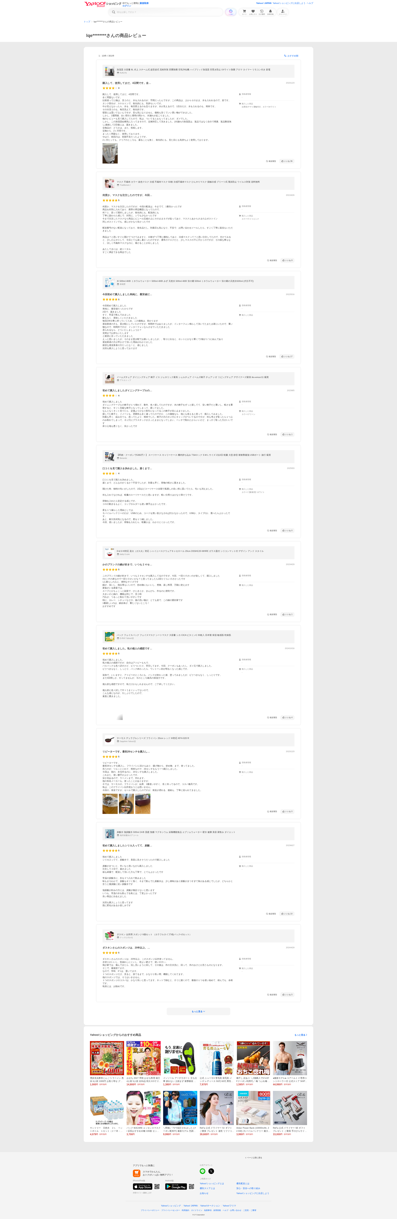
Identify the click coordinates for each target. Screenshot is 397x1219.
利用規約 (185, 1210)
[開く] (110, 153)
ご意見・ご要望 (249, 1210)
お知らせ (204, 1193)
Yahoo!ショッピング (171, 1205)
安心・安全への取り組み (248, 1188)
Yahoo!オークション (210, 1205)
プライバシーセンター (170, 1210)
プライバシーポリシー (150, 1210)
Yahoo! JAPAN (263, 3)
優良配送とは (242, 1183)
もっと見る (299, 1035)
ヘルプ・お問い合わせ (232, 1210)
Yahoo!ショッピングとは (212, 1183)
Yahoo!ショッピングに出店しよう (289, 3)
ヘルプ (310, 3)
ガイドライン (196, 1210)
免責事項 (208, 1210)
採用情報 (217, 1210)
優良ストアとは (207, 1188)
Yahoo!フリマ (229, 1205)
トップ (87, 21)
